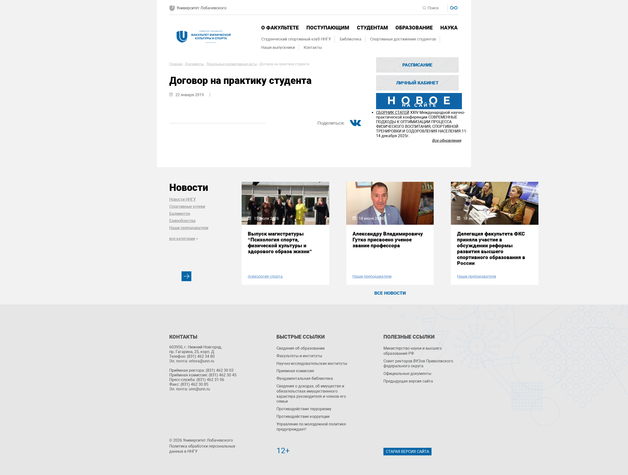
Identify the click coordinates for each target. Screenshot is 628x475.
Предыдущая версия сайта (408, 381)
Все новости (390, 293)
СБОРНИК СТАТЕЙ (392, 112)
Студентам (372, 28)
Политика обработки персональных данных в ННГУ (202, 449)
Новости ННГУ (182, 199)
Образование (414, 28)
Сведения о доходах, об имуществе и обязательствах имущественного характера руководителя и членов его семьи (311, 394)
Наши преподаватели (188, 227)
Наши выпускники (278, 47)
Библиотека (350, 39)
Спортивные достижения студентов (403, 39)
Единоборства (182, 220)
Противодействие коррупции (302, 416)
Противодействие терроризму (303, 409)
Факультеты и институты (299, 356)
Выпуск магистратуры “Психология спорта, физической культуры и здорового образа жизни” (280, 242)
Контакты (313, 47)
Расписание (417, 65)
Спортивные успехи (187, 206)
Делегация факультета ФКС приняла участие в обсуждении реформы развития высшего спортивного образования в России (491, 248)
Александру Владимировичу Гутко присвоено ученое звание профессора (388, 240)
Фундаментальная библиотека (304, 378)
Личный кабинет (417, 83)
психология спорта (265, 276)
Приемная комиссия (295, 371)
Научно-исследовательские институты (311, 363)
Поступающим (327, 28)
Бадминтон (179, 213)
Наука (449, 28)
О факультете (280, 28)
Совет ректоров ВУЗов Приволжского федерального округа (418, 364)
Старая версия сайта (407, 451)
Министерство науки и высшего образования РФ (412, 351)
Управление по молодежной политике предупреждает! (311, 427)
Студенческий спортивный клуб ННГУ (296, 39)
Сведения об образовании (300, 348)
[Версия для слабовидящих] (453, 7)
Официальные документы (407, 373)
